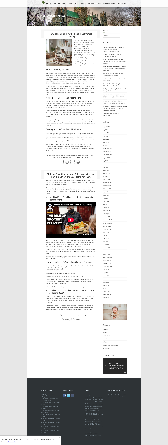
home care (85, 155)
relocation (98, 427)
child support (92, 397)
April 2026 (106, 139)
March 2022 (106, 285)
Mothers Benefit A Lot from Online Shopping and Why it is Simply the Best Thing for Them (70, 175)
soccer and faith (93, 431)
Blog (82, 3)
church (97, 397)
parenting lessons (98, 419)
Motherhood (52, 155)
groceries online (65, 315)
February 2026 (107, 145)
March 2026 (106, 142)
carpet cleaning (71, 155)
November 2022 (107, 260)
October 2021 (107, 297)
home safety (100, 406)
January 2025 (106, 179)
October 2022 (107, 263)
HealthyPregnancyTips (93, 406)
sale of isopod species (92, 429)
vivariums (96, 433)
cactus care (96, 395)
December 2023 (107, 220)
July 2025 (105, 161)
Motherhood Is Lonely (94, 3)
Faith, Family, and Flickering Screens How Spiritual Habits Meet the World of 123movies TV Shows (115, 108)
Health (105, 333)
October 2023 (107, 226)
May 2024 (105, 204)
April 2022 (106, 282)
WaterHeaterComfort (89, 435)
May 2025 (105, 167)
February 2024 (107, 214)
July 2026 (105, 130)
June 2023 (106, 238)
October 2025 (107, 151)
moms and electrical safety (94, 410)
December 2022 (107, 257)
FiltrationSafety (97, 404)
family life (80, 155)
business (105, 329)
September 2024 (107, 192)
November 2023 (107, 223)
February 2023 (107, 251)
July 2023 (105, 235)
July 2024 (105, 198)
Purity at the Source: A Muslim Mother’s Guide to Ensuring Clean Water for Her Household (114, 68)
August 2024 (106, 195)
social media (99, 431)
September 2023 (107, 229)
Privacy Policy (122, 3)
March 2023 (106, 248)
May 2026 (105, 136)
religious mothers (54, 73)
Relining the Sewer (92, 427)
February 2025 (107, 176)
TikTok (92, 433)
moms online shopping (75, 315)
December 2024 (107, 182)
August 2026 (106, 127)
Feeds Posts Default (109, 3)
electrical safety (101, 399)
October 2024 (107, 189)
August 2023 (106, 232)
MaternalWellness (95, 408)
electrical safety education (90, 401)
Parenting (58, 155)
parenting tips (88, 421)
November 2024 (107, 186)
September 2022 (107, 266)
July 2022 (105, 273)
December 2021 (107, 294)
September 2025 (107, 154)
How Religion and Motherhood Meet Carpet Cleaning (71, 35)
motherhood (60, 157)
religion (70, 157)
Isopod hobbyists (88, 408)
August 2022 (106, 269)
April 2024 (106, 207)
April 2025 (106, 170)
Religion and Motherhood (110, 345)
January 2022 (106, 291)
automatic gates (88, 395)
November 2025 (107, 148)
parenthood (87, 419)
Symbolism (87, 433)
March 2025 (106, 173)
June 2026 (106, 133)
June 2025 (106, 164)
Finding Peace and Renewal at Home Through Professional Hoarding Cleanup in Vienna (114, 61)
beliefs (93, 395)
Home (70, 3)
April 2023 (106, 245)
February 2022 (107, 288)
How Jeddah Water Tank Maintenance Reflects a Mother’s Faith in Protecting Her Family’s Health (114, 96)
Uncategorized (107, 348)
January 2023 (106, 254)
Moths (99, 414)
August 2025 (106, 158)
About (76, 3)
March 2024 (106, 210)
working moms (84, 157)
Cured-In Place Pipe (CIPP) (93, 399)
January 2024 (106, 217)
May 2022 (105, 279)
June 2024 (106, 201)
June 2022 (106, 276)
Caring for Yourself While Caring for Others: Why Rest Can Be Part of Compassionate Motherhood (113, 49)
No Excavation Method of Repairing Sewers (95, 417)
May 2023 (105, 241)
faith (76, 155)
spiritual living (76, 157)
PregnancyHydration (95, 421)
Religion (63, 155)
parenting (65, 157)
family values (91, 404)
